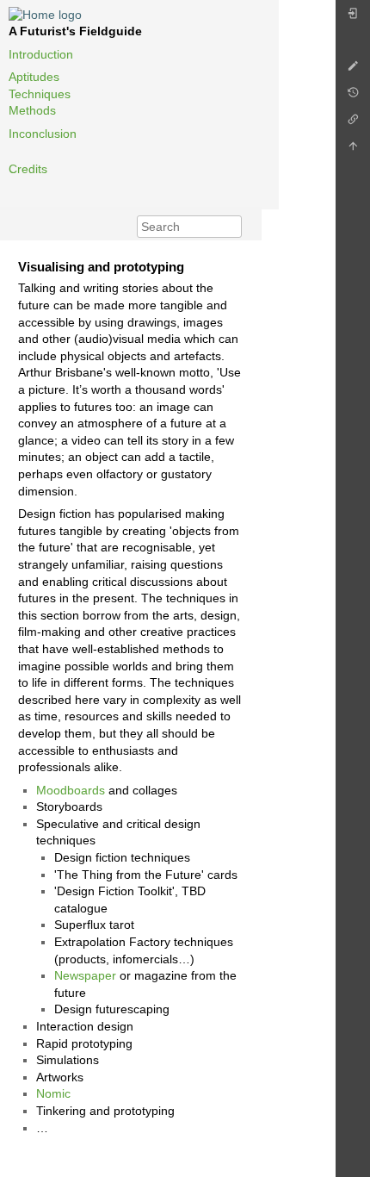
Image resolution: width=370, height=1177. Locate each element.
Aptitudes (34, 77)
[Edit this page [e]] (353, 70)
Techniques (40, 94)
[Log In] (353, 17)
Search (233, 227)
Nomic (53, 1093)
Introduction (41, 54)
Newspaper (85, 975)
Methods (32, 110)
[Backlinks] (353, 123)
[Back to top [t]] (353, 150)
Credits (28, 169)
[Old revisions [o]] (353, 97)
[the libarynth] (45, 14)
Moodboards (70, 790)
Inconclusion (43, 133)
